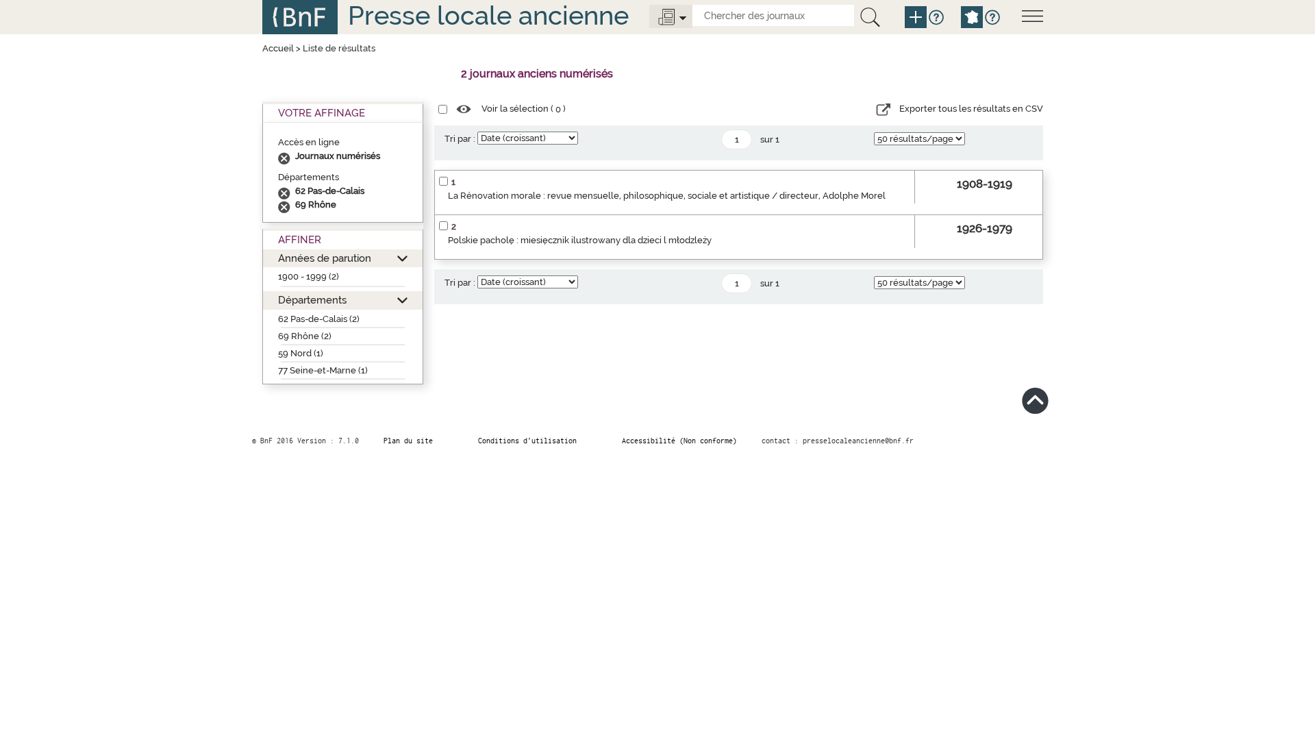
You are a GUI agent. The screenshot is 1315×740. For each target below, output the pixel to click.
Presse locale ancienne (488, 15)
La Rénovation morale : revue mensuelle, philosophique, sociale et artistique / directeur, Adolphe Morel (667, 195)
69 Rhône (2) (304, 336)
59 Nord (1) (300, 353)
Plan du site (408, 440)
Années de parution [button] (324, 258)
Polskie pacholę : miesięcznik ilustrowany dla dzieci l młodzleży (580, 240)
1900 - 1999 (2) (308, 276)
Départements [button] (312, 300)
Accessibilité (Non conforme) (679, 440)
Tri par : (459, 139)
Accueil (278, 48)
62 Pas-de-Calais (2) (319, 319)
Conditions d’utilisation (527, 440)
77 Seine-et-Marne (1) (323, 370)
